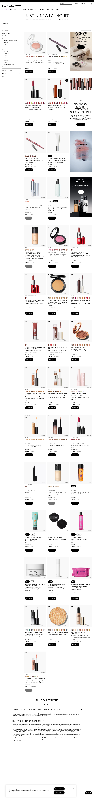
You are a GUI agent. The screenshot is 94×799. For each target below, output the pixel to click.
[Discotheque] (52, 630)
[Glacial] (78, 630)
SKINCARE (30, 9)
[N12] (33, 250)
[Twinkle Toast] (64, 57)
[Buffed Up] (62, 440)
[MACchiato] (30, 156)
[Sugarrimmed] (78, 298)
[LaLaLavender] (62, 250)
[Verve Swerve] (79, 440)
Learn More (46, 704)
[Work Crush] (39, 103)
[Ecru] (66, 57)
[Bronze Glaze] (87, 630)
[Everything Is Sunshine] (36, 630)
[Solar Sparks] (76, 391)
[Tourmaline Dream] (32, 630)
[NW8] (58, 487)
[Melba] (66, 250)
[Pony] (52, 250)
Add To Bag (29, 71)
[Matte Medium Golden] (82, 345)
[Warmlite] (58, 391)
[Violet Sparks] (79, 391)
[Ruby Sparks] (74, 391)
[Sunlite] (60, 391)
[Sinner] (55, 250)
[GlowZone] (39, 57)
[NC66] (53, 487)
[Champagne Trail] (39, 630)
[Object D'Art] (64, 630)
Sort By (77, 29)
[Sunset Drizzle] (29, 57)
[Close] (73, 788)
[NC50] (27, 391)
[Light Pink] (30, 676)
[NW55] (32, 391)
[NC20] (27, 440)
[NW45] (39, 391)
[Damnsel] (26, 345)
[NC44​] (55, 298)
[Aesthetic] (49, 345)
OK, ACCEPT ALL (59, 788)
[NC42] (50, 298)
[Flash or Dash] (34, 630)
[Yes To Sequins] (55, 630)
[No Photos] (34, 103)
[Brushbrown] (26, 487)
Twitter (39, 730)
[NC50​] (66, 298)
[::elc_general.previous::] (25, 56)
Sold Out (28, 266)
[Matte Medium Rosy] (80, 345)
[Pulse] (73, 298)
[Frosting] (53, 345)
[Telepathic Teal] (29, 630)
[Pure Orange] (37, 676)
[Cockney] (29, 103)
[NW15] (34, 440)
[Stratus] (43, 57)
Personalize (59, 792)
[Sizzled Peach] (50, 103)
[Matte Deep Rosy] (87, 345)
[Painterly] (50, 440)
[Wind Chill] (34, 57)
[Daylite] (53, 391)
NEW (11, 9)
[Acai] (28, 156)
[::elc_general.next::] (44, 56)
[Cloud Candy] (32, 57)
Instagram (33, 730)
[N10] (26, 250)
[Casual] (56, 345)
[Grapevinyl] (57, 103)
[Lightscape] (73, 630)
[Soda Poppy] (66, 103)
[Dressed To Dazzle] (80, 298)
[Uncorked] (52, 440)
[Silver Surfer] (27, 630)
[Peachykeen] (57, 250)
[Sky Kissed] (27, 57)
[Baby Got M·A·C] (66, 440)
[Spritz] (51, 345)
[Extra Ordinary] (89, 630)
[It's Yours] (43, 103)
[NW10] (32, 440)
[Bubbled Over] (82, 630)
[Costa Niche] (59, 57)
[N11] (28, 250)
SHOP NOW (81, 47)
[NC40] (29, 391)
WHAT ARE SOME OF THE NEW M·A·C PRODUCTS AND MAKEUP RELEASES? (37, 709)
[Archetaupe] (62, 57)
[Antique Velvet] (64, 250)
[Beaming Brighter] (41, 630)
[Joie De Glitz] (57, 630)
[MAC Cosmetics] (11, 6)
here (17, 715)
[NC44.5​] (57, 298)
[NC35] (41, 440)
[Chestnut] (35, 156)
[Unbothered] (74, 440)
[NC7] (49, 487)
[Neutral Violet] (33, 676)
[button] (88, 793)
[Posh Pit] (36, 103)
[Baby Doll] (28, 202)
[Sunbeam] (56, 391)
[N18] (30, 250)
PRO (48, 9)
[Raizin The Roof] (59, 250)
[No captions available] (81, 197)
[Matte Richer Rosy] (78, 345)
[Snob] (50, 250)
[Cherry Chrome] (80, 630)
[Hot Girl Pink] (72, 440)
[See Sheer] (52, 103)
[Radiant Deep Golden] (85, 345)
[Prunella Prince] (50, 57)
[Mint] (35, 676)
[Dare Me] (76, 440)
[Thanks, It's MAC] (41, 103)
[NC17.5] (34, 391)
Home (3, 23)
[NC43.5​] (52, 298)
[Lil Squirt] (32, 103)
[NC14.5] (39, 440)
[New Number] (52, 57)
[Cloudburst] (36, 57)
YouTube (51, 730)
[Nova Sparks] (83, 391)
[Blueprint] (66, 630)
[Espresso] (64, 440)
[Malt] (89, 298)
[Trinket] (62, 103)
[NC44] (43, 391)
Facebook (44, 730)
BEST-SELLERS (17, 9)
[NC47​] (64, 298)
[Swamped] (57, 57)
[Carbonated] (85, 298)
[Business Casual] (55, 103)
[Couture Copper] (62, 630)
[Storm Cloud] (55, 57)
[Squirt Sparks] (81, 391)
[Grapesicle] (75, 298)
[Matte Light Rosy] (89, 345)
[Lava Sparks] (72, 391)
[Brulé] (59, 440)
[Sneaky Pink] (64, 103)
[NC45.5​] (59, 298)
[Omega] (57, 440)
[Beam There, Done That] (27, 103)
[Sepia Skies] (41, 57)
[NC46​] (62, 298)
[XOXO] (59, 103)
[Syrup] (33, 156)
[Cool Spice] (26, 156)
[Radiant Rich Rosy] (73, 345)
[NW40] (36, 440)
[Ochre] (28, 676)
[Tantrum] (87, 298)
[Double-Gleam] (75, 630)
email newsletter (20, 731)
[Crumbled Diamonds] (43, 630)
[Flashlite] (51, 391)
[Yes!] (82, 298)
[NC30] (29, 440)
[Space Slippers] (85, 630)
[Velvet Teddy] (55, 440)
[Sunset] (49, 391)
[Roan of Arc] (72, 250)
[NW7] (56, 487)
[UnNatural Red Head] (26, 298)
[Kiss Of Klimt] (59, 630)
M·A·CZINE (42, 9)
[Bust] (50, 630)
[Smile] (26, 202)
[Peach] (26, 676)
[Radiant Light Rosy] (75, 345)
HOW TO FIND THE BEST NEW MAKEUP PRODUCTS (28, 721)
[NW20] (36, 391)
